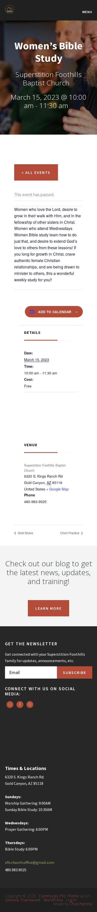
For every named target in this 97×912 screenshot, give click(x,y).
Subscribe (74, 672)
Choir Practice (70, 533)
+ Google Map (57, 488)
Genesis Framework (23, 900)
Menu (87, 12)
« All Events (36, 172)
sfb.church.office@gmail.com (29, 862)
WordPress (53, 900)
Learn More (48, 608)
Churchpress (81, 904)
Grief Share (25, 533)
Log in (71, 900)
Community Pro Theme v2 (61, 896)
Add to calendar (54, 311)
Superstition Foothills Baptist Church (30, 12)
